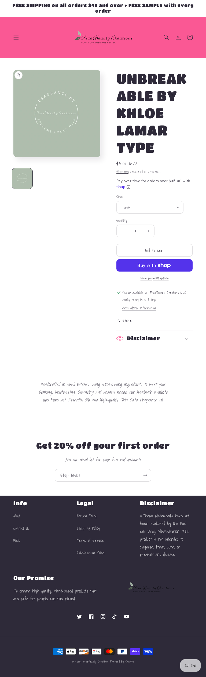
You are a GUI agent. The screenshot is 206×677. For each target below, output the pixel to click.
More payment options (155, 278)
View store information (139, 308)
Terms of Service (90, 540)
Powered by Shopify (122, 661)
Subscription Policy (90, 552)
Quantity (121, 220)
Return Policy (87, 516)
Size (119, 196)
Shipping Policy (88, 528)
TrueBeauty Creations (96, 661)
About (17, 516)
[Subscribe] (145, 475)
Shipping (122, 171)
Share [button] (127, 320)
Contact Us (21, 528)
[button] (16, 37)
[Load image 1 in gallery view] (22, 178)
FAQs (16, 540)
